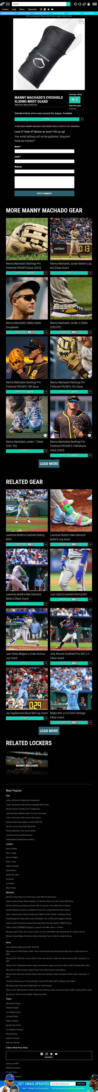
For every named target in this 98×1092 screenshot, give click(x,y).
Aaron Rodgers (12, 857)
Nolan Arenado (58, 13)
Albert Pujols (11, 888)
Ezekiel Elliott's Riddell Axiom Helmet (20, 839)
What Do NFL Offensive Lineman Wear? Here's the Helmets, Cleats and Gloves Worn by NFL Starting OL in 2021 (47, 959)
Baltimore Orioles (51, 126)
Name (18, 146)
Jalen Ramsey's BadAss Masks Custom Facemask (26, 813)
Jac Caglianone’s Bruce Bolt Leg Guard (27, 713)
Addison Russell (12, 866)
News (22, 9)
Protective (65, 126)
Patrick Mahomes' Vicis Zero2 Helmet (21, 831)
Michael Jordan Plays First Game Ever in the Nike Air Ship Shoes (31, 897)
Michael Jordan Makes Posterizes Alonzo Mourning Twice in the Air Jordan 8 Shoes (39, 936)
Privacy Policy (11, 1072)
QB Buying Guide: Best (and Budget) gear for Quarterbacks (29, 986)
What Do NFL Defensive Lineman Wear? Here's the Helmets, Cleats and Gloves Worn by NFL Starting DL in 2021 (47, 975)
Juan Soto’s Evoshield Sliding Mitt (68, 594)
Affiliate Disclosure (13, 1068)
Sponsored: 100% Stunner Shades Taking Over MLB (26, 994)
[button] (88, 4)
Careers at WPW (12, 1064)
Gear (14, 9)
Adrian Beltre (11, 870)
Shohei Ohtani (24, 13)
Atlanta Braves (11, 1034)
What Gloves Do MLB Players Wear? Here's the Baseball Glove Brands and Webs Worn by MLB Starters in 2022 (47, 952)
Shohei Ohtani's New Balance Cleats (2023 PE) (24, 822)
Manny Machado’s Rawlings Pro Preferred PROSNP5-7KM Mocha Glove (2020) (68, 446)
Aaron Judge (11, 853)
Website (18, 166)
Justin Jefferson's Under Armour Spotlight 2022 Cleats (27, 805)
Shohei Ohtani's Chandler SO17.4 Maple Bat (23, 809)
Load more (49, 463)
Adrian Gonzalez (12, 875)
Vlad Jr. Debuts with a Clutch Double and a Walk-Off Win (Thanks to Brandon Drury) (38, 914)
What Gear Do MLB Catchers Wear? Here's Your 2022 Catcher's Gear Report (36, 970)
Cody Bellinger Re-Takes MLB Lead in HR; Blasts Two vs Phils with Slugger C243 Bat (39, 919)
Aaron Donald (11, 849)
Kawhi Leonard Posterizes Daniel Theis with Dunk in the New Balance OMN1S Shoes (39, 923)
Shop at (21, 273)
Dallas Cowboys (12, 1021)
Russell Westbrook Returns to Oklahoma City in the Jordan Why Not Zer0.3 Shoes (38, 910)
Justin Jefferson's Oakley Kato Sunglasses (23, 800)
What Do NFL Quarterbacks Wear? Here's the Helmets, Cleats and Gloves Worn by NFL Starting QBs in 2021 (48, 965)
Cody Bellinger (74, 13)
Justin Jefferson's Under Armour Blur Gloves (23, 818)
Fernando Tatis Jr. (41, 13)
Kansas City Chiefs (13, 1025)
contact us (72, 1088)
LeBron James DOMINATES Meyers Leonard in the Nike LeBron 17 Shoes (34, 927)
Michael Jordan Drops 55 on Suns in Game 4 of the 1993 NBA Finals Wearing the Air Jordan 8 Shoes (45, 932)
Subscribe (32, 9)
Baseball (76, 126)
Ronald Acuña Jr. (8, 13)
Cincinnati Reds (12, 1016)
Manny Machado (34, 126)
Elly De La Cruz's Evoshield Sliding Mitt (21, 826)
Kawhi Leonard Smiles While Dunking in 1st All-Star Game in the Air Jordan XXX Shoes (39, 901)
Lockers (5, 9)
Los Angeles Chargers (14, 1029)
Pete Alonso (89, 13)
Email (18, 156)
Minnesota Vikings (13, 1003)
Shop (47, 119)
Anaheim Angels (12, 1008)
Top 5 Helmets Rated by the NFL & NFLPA (22, 947)
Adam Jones (11, 862)
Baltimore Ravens (13, 1043)
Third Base (20, 126)
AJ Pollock (10, 883)
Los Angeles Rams (13, 1012)
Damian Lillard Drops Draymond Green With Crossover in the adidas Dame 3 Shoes (38, 906)
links (58, 16)
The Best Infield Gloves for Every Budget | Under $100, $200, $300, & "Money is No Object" (41, 981)
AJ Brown (10, 879)
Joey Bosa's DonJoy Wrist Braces (19, 835)
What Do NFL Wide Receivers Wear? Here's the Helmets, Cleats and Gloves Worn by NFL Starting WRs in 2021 (49, 990)
